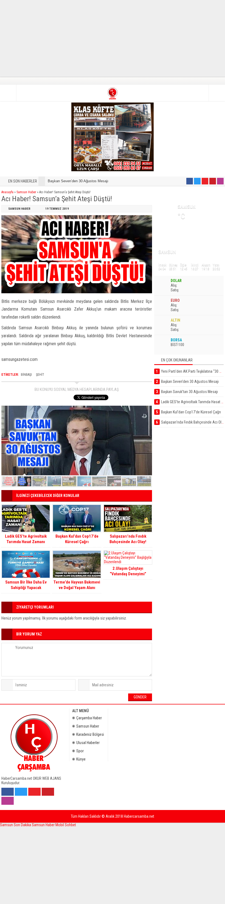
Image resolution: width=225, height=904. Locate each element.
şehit (40, 375)
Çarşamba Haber (89, 718)
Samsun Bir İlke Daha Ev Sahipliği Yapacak (26, 585)
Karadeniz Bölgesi (90, 734)
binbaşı (26, 375)
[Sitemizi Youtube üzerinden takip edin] (205, 181)
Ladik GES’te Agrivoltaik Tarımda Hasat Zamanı (26, 539)
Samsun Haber (26, 192)
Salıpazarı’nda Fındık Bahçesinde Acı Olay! (127, 539)
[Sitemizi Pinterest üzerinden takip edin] (212, 181)
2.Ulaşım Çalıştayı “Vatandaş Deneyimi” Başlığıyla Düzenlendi (128, 574)
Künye (81, 759)
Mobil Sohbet (65, 825)
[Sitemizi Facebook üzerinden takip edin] (189, 181)
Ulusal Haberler (88, 742)
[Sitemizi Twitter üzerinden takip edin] (197, 181)
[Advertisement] (112, 38)
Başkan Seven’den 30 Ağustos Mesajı (78, 181)
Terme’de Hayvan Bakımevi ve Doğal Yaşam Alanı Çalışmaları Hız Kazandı (77, 588)
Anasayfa (7, 192)
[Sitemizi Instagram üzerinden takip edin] (220, 181)
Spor (80, 751)
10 (144, 481)
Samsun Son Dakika (16, 825)
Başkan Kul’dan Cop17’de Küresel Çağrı (77, 539)
